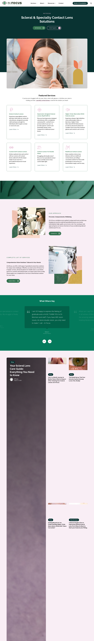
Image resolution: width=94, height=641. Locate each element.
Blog (12, 362)
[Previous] (44, 341)
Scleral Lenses (74, 520)
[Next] (50, 341)
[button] (39, 28)
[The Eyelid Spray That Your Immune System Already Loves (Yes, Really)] (78, 361)
